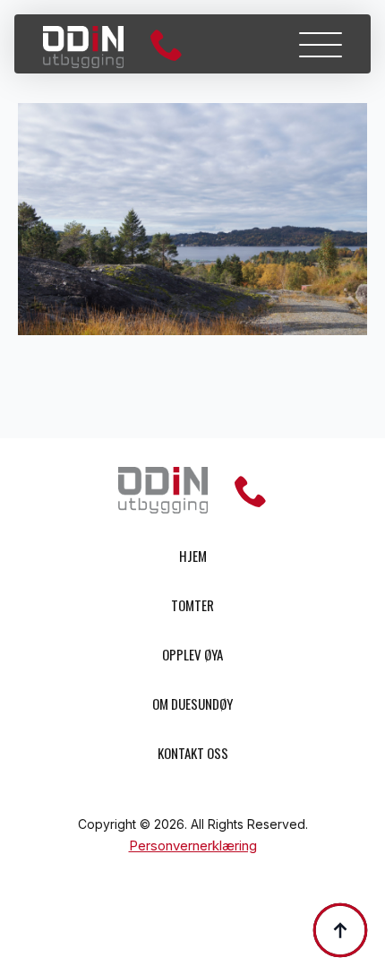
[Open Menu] (320, 44)
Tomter (192, 605)
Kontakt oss (193, 753)
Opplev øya (192, 654)
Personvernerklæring (193, 845)
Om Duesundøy (192, 703)
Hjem (193, 555)
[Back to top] (340, 930)
